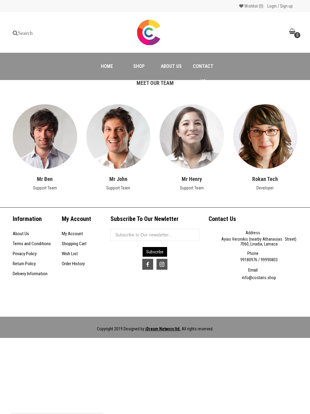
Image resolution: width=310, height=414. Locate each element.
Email (253, 270)
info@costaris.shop (259, 277)
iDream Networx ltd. (163, 328)
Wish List (70, 253)
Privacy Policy (25, 253)
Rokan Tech (265, 179)
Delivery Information (30, 273)
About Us (21, 233)
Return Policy (24, 263)
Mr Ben (45, 179)
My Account (72, 233)
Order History (73, 263)
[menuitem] (107, 66)
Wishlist (253, 6)
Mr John (118, 179)
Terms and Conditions (32, 243)
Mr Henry (192, 179)
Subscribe (154, 251)
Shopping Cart (74, 243)
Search (25, 33)
